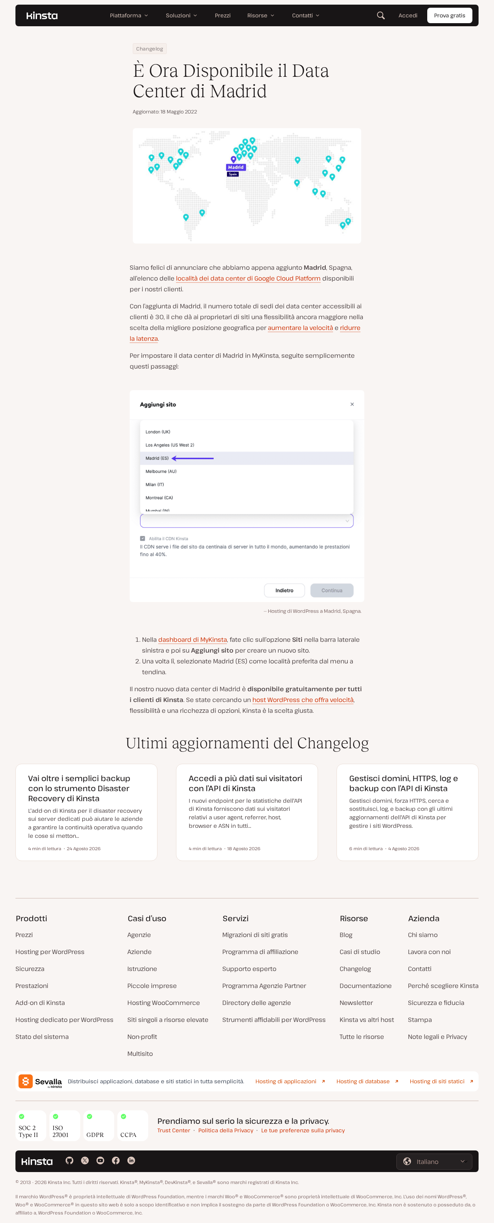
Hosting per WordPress (50, 951)
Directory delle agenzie (256, 1002)
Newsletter (356, 1002)
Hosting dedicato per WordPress (64, 1019)
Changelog (149, 48)
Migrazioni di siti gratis (255, 934)
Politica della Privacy (225, 1130)
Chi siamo (423, 934)
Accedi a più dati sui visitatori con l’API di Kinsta (245, 783)
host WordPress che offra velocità (303, 699)
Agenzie (139, 934)
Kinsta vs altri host (367, 1019)
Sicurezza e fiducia (436, 1002)
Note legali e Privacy (437, 1036)
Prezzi (24, 934)
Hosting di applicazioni (285, 1081)
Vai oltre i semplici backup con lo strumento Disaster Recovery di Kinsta (79, 788)
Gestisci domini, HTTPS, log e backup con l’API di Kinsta (403, 783)
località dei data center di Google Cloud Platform (248, 278)
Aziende (139, 951)
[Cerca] (381, 15)
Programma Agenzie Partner (264, 985)
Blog (346, 934)
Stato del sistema (42, 1036)
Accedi (408, 15)
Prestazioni (31, 985)
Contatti (419, 968)
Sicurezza (29, 968)
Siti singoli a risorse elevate (167, 1019)
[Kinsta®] (42, 15)
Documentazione (366, 985)
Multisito (140, 1053)
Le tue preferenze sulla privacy (303, 1130)
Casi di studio (360, 951)
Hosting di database (363, 1081)
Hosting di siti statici (437, 1081)
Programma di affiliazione (260, 951)
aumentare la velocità (300, 327)
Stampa (420, 1019)
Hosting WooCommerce (163, 1002)
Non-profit (142, 1036)
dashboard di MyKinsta (192, 639)
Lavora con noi (429, 951)
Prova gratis (449, 15)
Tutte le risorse (362, 1036)
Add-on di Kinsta (40, 1002)
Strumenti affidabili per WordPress (274, 1019)
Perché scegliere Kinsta (443, 985)
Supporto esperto (249, 968)
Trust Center (173, 1130)
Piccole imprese (152, 985)
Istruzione (142, 968)
